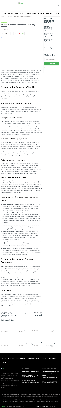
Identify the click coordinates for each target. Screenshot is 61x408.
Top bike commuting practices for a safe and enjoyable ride (37, 343)
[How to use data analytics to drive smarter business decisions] (8, 337)
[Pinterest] (19, 33)
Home (2, 16)
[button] (58, 6)
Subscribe (52, 63)
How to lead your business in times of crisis (49, 40)
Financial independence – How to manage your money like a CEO (48, 28)
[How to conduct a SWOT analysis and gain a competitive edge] (57, 35)
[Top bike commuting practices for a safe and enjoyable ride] (38, 337)
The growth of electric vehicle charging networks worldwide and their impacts (52, 343)
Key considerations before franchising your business (22, 343)
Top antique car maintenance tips (50, 371)
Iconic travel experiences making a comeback (32, 314)
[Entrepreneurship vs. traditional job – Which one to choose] (57, 22)
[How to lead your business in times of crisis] (57, 41)
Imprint (3, 406)
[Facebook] (12, 33)
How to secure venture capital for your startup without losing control (49, 47)
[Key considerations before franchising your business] (23, 337)
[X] (15, 33)
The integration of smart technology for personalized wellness (9, 315)
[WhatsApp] (23, 33)
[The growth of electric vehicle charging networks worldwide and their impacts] (53, 337)
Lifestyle (7, 16)
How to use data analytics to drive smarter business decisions (8, 343)
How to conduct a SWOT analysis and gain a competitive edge (49, 35)
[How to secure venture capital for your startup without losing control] (57, 46)
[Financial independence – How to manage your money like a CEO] (57, 28)
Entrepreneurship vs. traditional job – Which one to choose (49, 22)
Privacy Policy (49, 67)
